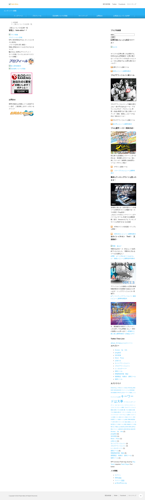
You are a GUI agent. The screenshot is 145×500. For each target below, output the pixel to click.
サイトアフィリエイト (122, 363)
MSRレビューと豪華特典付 (122, 71)
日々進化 (124, 422)
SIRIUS (119, 392)
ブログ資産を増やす (116, 412)
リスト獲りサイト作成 (121, 417)
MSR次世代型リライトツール (121, 390)
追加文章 (133, 429)
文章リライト (118, 422)
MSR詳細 (132, 390)
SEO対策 (118, 355)
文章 (113, 422)
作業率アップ (114, 419)
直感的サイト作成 (131, 424)
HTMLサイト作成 (122, 387)
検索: (112, 34)
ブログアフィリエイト (122, 366)
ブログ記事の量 (121, 410)
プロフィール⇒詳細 (15, 37)
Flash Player (125, 464)
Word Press (119, 358)
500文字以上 (114, 387)
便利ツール (118, 371)
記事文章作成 (126, 429)
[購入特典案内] (15, 66)
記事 (132, 426)
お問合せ (100, 16)
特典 (125, 424)
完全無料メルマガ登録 (60, 16)
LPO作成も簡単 (131, 387)
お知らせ (118, 360)
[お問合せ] (21, 115)
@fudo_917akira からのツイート (122, 343)
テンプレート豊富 (119, 407)
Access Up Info (121, 350)
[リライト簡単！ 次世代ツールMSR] (114, 47)
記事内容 (120, 429)
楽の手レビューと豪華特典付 (122, 124)
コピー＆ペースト (119, 405)
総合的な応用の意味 (125, 426)
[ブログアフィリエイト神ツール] (123, 100)
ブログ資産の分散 (130, 410)
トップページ (18, 16)
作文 (134, 417)
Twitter (114, 4)
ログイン (118, 475)
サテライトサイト (129, 405)
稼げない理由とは (115, 426)
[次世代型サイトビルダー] (123, 205)
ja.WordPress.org (121, 483)
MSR (112, 390)
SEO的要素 (114, 392)
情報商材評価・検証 (121, 374)
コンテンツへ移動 (10, 11)
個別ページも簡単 (122, 419)
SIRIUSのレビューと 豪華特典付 (125, 234)
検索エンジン (131, 422)
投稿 (118, 478)
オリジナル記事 (116, 397)
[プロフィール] (13, 35)
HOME (15, 22)
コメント (119, 480)
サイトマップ (131, 4)
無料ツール (118, 379)
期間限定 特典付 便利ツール (125, 376)
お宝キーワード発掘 (126, 392)
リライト (130, 417)
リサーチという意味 (124, 414)
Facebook (122, 4)
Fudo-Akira (22, 496)
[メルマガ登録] (17, 69)
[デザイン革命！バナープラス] (123, 153)
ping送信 (118, 352)
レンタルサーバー (121, 368)
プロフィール (36, 16)
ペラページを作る (126, 412)
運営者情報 (106, 4)
